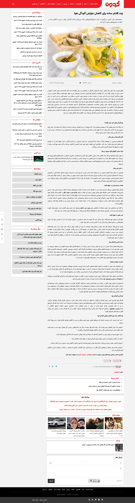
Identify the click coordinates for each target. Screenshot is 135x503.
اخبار (85, 4)
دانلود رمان (38, 180)
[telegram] (56, 366)
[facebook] (49, 366)
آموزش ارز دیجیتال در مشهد (33, 197)
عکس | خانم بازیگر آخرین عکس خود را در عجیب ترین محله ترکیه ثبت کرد (77, 433)
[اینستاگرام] (1, 220)
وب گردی (34, 4)
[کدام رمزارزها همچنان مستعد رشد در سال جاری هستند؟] (38, 159)
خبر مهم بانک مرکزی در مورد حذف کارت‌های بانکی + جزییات (29, 250)
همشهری (116, 372)
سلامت (114, 83)
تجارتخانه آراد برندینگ (35, 214)
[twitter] (52, 366)
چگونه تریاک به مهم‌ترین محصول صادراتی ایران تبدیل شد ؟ (114, 433)
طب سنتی (106, 361)
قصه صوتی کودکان (36, 203)
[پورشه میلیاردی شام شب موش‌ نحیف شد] (57, 423)
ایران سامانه (35, 500)
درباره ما (69, 495)
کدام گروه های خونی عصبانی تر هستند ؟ (30, 257)
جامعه (72, 4)
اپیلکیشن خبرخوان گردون (85, 355)
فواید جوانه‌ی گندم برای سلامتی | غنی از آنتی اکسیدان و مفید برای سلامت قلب (29, 235)
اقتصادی (78, 4)
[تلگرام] (1, 224)
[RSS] (1, 239)
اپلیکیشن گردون (61, 495)
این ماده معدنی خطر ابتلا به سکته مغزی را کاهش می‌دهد (27, 264)
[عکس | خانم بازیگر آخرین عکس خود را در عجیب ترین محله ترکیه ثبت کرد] (76, 423)
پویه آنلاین (38, 220)
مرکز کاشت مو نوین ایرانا (34, 209)
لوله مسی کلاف (37, 186)
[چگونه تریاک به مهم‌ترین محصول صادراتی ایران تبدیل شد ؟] (114, 423)
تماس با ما (75, 495)
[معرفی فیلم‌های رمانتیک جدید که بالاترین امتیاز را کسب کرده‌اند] (95, 423)
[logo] (113, 4)
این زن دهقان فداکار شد (34, 243)
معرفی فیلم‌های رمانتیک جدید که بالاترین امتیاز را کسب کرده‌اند (95, 433)
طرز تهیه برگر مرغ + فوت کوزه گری (31, 271)
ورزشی (65, 4)
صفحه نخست (93, 4)
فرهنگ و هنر (51, 4)
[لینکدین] (1, 234)
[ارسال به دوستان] (80, 82)
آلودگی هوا (116, 361)
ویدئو (59, 4)
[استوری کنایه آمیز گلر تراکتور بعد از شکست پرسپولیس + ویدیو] (119, 447)
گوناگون (42, 4)
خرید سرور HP (37, 191)
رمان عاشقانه (37, 174)
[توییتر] (1, 229)
